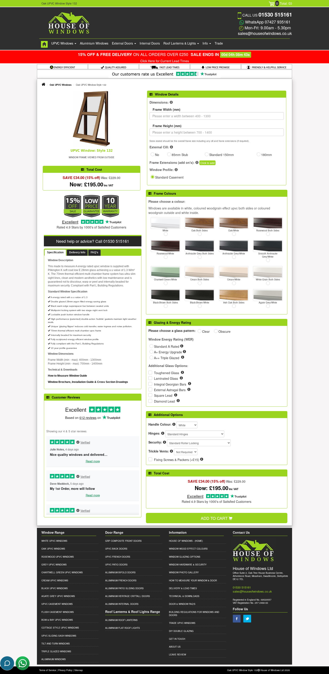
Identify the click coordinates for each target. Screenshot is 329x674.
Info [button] (206, 43)
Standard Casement (169, 177)
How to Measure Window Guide (67, 375)
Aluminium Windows (94, 43)
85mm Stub (180, 154)
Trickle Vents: (158, 451)
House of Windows (181, 540)
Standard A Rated (167, 346)
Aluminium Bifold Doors (120, 572)
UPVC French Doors (117, 556)
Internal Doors (150, 43)
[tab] (55, 253)
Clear (206, 331)
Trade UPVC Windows (182, 623)
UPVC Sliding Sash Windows (58, 635)
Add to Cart (215, 518)
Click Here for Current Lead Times (164, 61)
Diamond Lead (165, 401)
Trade (219, 43)
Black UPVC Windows (54, 588)
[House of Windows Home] (44, 44)
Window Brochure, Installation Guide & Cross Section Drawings (88, 382)
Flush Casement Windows (57, 612)
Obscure (224, 331)
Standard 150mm (221, 154)
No (157, 154)
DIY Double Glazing (181, 631)
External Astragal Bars (170, 390)
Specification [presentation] (55, 252)
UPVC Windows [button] (62, 43)
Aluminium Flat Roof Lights (122, 627)
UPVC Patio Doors (116, 564)
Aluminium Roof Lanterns (121, 620)
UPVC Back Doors (116, 548)
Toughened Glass (167, 373)
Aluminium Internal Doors (122, 604)
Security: (155, 442)
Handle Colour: (159, 424)
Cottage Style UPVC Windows (60, 627)
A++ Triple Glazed (167, 358)
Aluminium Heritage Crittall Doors (127, 596)
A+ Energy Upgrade (168, 352)
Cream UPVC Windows (54, 580)
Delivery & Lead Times (183, 588)
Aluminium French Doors (121, 580)
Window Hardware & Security (188, 564)
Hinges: (154, 433)
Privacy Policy (65, 670)
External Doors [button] (123, 43)
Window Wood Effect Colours (188, 548)
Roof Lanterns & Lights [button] (180, 43)
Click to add (207, 163)
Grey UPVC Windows (54, 564)
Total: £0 (284, 3)
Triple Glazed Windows (56, 651)
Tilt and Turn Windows (55, 643)
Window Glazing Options (184, 556)
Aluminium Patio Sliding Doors (124, 588)
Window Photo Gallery (184, 572)
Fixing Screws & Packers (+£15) (176, 459)
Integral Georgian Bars (170, 384)
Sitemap (78, 670)
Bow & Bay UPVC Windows (57, 619)
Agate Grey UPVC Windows (58, 596)
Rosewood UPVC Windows (57, 556)
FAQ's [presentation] (94, 252)
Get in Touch (177, 638)
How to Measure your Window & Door (193, 580)
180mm (266, 154)
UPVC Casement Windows (57, 604)
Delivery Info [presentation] (77, 252)
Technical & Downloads (184, 596)
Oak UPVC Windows (61, 84)
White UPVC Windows (54, 540)
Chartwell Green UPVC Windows (62, 572)
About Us (175, 646)
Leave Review (177, 654)
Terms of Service (47, 670)
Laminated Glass (166, 378)
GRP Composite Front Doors (123, 540)
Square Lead (163, 395)
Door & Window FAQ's (182, 604)
